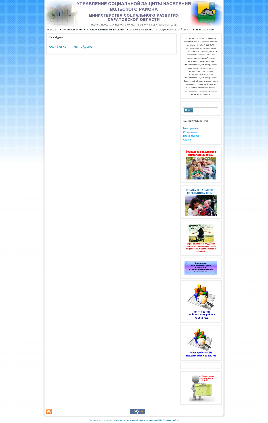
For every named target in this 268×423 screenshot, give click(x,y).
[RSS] (49, 411)
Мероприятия (190, 128)
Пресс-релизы (191, 135)
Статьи (187, 139)
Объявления (190, 132)
